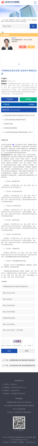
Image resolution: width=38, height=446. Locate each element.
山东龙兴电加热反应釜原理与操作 (15, 119)
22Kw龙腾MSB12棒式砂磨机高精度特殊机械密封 (19, 405)
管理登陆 (21, 442)
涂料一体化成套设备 (19, 409)
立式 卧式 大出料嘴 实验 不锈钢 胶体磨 (19, 412)
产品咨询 (10, 99)
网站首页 (11, 20)
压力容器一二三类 (26, 20)
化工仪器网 (13, 442)
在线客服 (28, 99)
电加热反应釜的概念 (10, 128)
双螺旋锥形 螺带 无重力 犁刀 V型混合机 (19, 402)
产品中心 (17, 20)
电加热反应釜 (8, 124)
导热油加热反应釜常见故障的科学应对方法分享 (19, 115)
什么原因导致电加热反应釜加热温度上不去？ (18, 132)
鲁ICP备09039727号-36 (20, 440)
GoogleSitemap (30, 442)
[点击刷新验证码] (17, 341)
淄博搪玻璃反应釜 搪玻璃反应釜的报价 (22, 360)
